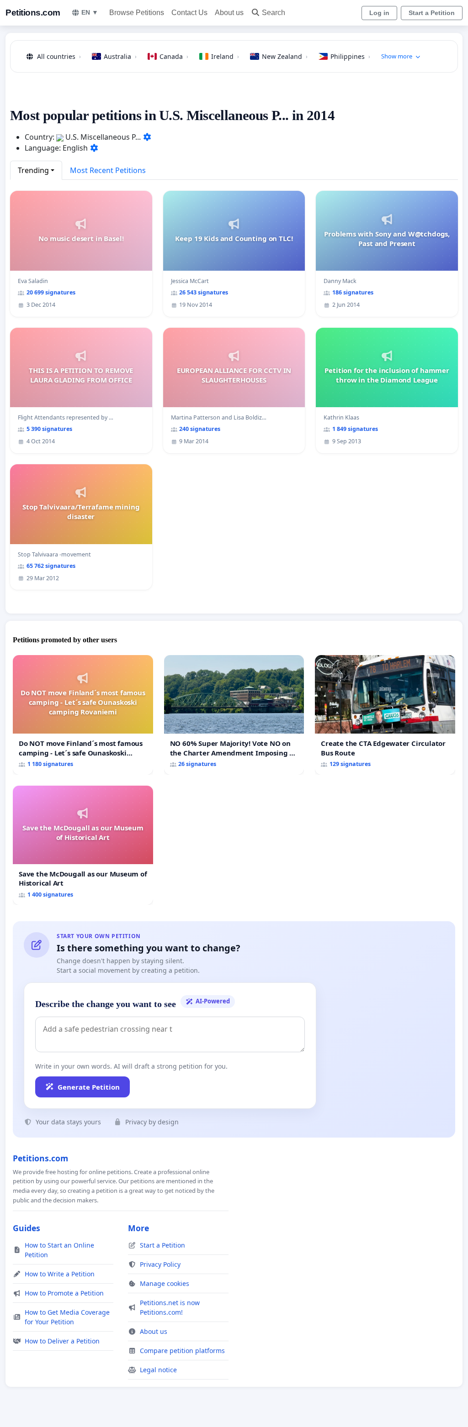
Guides (26, 1227)
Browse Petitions (136, 12)
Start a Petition (432, 12)
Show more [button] (396, 56)
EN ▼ (89, 12)
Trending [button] (33, 170)
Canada (174, 56)
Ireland (225, 56)
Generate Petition (89, 1086)
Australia (120, 56)
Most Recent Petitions (108, 170)
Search (273, 12)
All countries (59, 56)
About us (229, 12)
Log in (379, 12)
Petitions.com (32, 12)
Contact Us (189, 12)
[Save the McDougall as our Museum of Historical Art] (83, 845)
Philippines (350, 56)
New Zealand (285, 56)
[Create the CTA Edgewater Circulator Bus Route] (385, 715)
